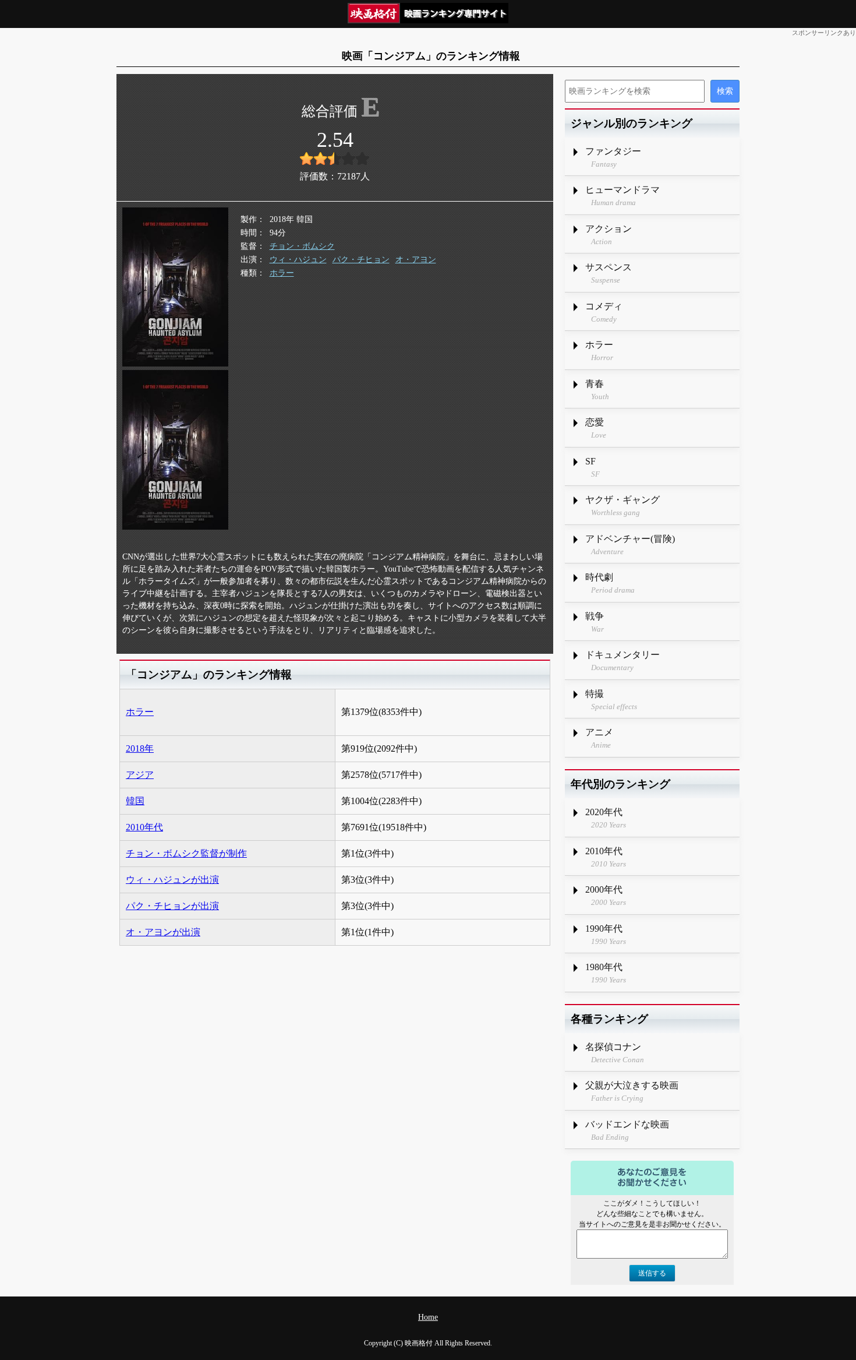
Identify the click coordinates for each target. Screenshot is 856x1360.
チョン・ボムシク (302, 246)
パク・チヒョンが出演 (172, 906)
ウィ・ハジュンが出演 (172, 880)
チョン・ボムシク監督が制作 (186, 853)
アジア (140, 775)
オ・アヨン (415, 259)
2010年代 (144, 827)
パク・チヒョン (361, 259)
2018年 (140, 748)
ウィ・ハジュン (298, 259)
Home (428, 1317)
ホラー (282, 273)
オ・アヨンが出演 (163, 932)
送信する (652, 1273)
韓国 (135, 801)
